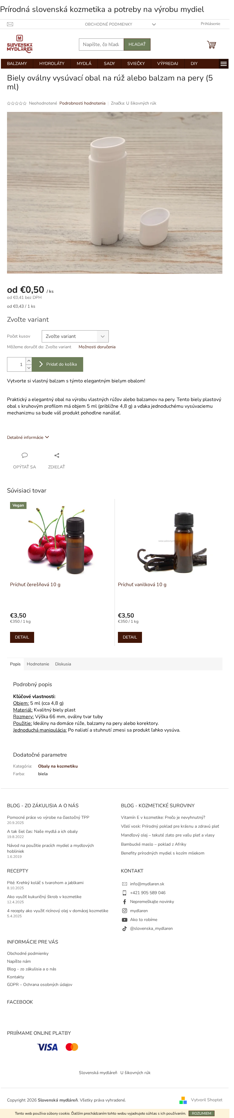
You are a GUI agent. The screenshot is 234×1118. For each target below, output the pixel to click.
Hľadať (137, 44)
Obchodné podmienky (108, 24)
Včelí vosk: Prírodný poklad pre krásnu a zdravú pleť (170, 826)
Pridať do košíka (61, 364)
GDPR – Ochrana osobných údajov (39, 984)
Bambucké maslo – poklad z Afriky (153, 844)
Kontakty (15, 977)
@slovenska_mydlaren (151, 928)
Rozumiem (201, 1113)
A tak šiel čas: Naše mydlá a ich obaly (42, 831)
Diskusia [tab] (63, 664)
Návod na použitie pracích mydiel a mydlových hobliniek (50, 848)
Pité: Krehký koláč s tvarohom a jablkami (45, 883)
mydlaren (139, 911)
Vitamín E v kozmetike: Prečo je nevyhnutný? (163, 817)
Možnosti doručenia (97, 347)
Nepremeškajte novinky (152, 902)
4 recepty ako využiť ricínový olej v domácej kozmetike (57, 911)
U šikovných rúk (135, 1073)
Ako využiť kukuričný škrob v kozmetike (44, 897)
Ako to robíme (143, 920)
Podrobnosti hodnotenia (82, 103)
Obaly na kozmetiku (58, 766)
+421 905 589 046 (147, 893)
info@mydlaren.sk (147, 884)
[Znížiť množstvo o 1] (29, 367)
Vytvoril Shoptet (206, 1100)
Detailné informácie (25, 437)
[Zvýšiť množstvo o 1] (29, 360)
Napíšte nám (19, 961)
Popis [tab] (15, 664)
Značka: (133, 103)
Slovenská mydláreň (98, 1073)
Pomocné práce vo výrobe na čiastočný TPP (48, 817)
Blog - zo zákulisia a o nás (31, 969)
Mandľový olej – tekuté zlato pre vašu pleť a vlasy (167, 835)
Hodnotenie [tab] (38, 664)
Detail (22, 637)
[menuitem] (17, 64)
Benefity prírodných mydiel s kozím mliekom (162, 853)
